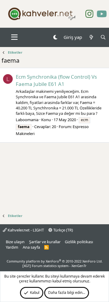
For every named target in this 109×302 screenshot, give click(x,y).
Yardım (12, 247)
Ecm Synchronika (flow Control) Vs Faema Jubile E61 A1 (56, 80)
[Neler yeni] (91, 37)
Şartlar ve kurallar (45, 241)
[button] (14, 37)
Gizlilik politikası (79, 241)
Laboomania (27, 119)
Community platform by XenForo (55, 261)
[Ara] (103, 37)
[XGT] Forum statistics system (54, 265)
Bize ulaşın (15, 241)
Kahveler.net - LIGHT (25, 230)
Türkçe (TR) (62, 230)
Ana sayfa (31, 247)
